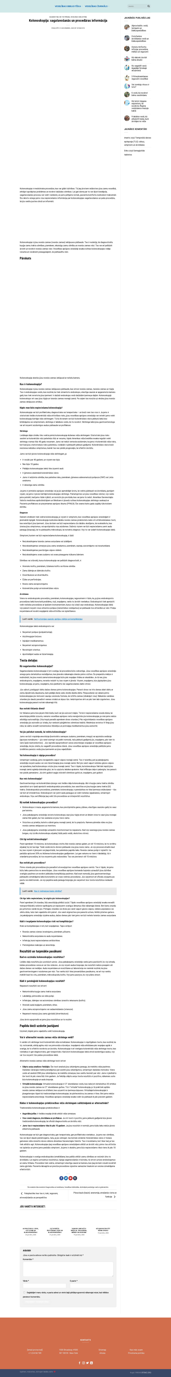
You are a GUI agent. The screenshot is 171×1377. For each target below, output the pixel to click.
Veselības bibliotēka (68, 6)
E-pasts (73, 1281)
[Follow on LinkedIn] (91, 1363)
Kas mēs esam (136, 1350)
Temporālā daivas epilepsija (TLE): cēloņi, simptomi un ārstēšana (137, 141)
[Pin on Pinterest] (70, 1178)
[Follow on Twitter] (87, 1363)
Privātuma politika (136, 1353)
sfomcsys (81, 28)
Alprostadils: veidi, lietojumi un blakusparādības (31, 1230)
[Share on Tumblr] (75, 1178)
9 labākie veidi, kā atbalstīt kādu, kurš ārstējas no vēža (140, 119)
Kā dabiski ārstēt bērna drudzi (103, 1229)
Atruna (102, 1353)
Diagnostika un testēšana (59, 17)
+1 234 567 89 (34, 1353)
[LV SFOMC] (35, 6)
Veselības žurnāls (96, 6)
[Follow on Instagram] (83, 1363)
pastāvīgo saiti (92, 1187)
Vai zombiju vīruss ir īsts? (140, 85)
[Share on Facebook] (61, 1178)
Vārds (26, 1281)
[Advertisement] (68, 167)
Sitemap (102, 1350)
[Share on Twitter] (66, 1178)
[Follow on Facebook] (79, 1363)
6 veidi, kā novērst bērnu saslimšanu (140, 94)
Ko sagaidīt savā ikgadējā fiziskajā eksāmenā (139, 68)
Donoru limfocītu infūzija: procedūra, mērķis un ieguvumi (79, 1230)
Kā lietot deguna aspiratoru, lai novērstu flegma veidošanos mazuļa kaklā (140, 106)
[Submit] (148, 6)
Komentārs (28, 1259)
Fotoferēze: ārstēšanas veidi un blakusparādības (55, 1230)
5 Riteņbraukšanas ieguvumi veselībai (140, 77)
